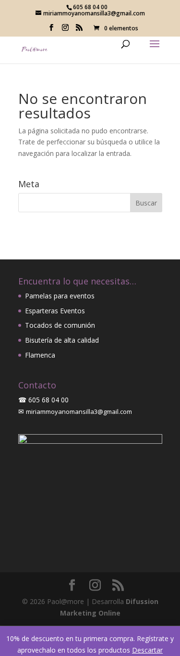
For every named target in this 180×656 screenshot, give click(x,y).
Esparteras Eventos (55, 310)
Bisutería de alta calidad (62, 340)
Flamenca (40, 355)
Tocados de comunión (60, 325)
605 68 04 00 (48, 399)
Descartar (147, 650)
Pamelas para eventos (60, 295)
